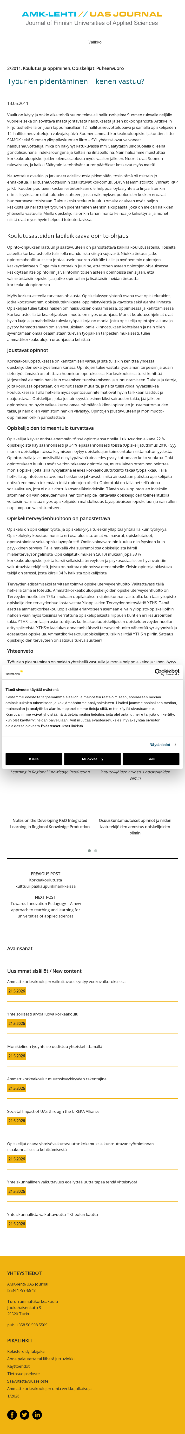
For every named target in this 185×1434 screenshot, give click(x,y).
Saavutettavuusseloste (27, 1381)
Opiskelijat (83, 68)
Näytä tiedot (160, 745)
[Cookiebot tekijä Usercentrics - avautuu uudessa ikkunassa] (158, 672)
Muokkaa (89, 759)
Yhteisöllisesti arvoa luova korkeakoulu (42, 1014)
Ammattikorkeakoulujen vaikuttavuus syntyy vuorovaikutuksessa (66, 981)
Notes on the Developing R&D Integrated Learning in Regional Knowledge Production (50, 823)
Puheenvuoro (110, 68)
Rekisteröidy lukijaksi (26, 1351)
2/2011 (14, 68)
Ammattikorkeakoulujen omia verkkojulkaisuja (49, 1388)
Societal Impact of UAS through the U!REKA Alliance (53, 1111)
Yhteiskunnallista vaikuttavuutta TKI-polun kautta (52, 1214)
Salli (151, 759)
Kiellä (34, 759)
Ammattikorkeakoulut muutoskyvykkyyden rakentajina (56, 1079)
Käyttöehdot (18, 1366)
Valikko (95, 42)
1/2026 (13, 1396)
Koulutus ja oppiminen (46, 68)
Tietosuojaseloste (23, 1373)
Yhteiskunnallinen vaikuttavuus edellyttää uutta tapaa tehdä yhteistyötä (72, 1182)
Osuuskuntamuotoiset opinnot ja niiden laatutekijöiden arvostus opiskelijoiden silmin (135, 827)
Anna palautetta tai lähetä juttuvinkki (40, 1358)
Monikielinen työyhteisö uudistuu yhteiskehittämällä (54, 1046)
